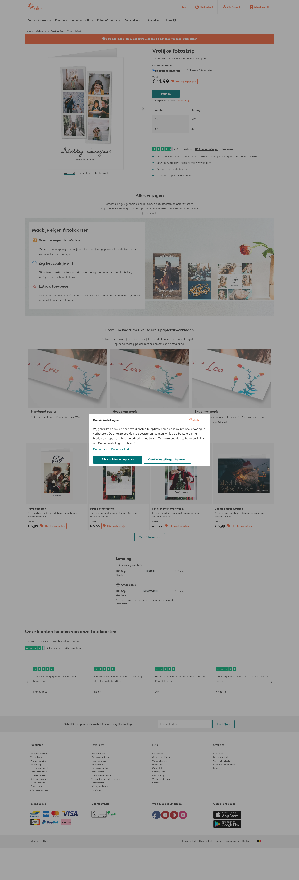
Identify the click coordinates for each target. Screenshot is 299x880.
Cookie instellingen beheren (167, 459)
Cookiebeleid (101, 449)
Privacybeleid (120, 449)
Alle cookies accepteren (117, 459)
